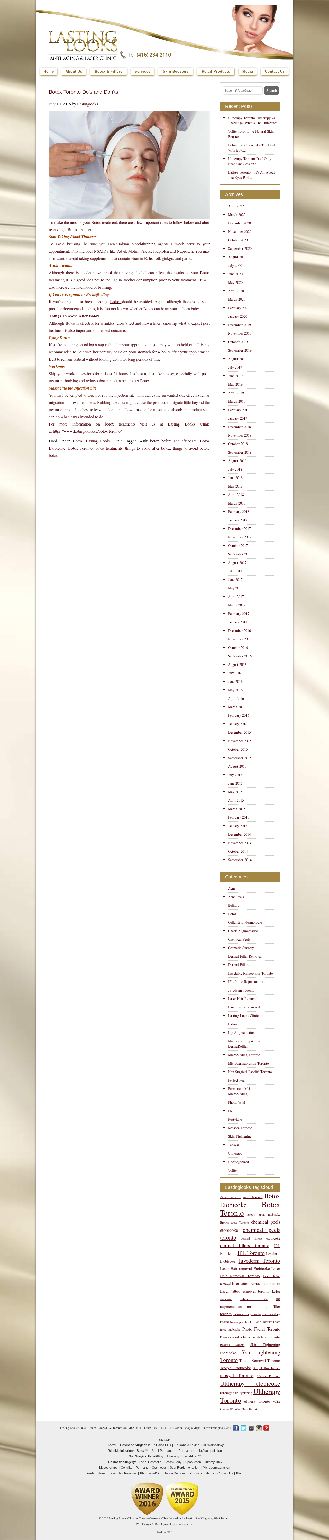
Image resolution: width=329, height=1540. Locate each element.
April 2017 (236, 596)
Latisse (233, 1024)
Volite (232, 1170)
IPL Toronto (250, 1252)
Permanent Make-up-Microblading (243, 1091)
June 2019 (235, 375)
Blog (239, 1473)
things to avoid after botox (147, 448)
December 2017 (239, 528)
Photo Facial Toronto (261, 1329)
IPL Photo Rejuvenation (245, 981)
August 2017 (237, 562)
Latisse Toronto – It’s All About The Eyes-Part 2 (251, 175)
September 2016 (240, 655)
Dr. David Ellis (161, 1445)
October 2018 (238, 443)
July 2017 (235, 571)
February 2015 (238, 817)
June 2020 (235, 273)
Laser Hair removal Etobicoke (245, 1268)
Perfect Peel (236, 1080)
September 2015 (240, 757)
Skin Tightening (240, 1136)
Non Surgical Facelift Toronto (250, 1071)
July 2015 (235, 774)
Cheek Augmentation (243, 930)
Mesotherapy (108, 1468)
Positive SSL (164, 1532)
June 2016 (235, 681)
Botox (205, 272)
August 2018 (237, 460)
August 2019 (237, 358)
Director (110, 1445)
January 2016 (237, 723)
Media (209, 1473)
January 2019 (237, 418)
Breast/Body (172, 1462)
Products (196, 1473)
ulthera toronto (257, 1401)
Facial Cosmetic (150, 1462)
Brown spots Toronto (234, 1222)
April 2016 (236, 698)
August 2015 (237, 766)
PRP (231, 1110)
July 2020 (235, 265)
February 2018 (238, 511)
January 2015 (237, 825)
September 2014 (240, 859)
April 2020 (236, 290)
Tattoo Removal (175, 1473)
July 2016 (235, 672)
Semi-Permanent (163, 1451)
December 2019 (239, 324)
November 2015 (239, 740)
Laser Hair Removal (242, 998)
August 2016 (237, 664)
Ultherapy (235, 1153)
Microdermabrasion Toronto (248, 1063)
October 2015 (238, 749)
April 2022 (236, 205)
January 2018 (237, 520)
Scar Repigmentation (184, 1468)
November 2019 (239, 333)
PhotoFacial (236, 1102)
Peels (90, 1473)
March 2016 (236, 706)
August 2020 (237, 256)
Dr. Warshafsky (213, 1445)
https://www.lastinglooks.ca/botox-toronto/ (87, 431)
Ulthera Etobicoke (268, 1376)
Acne (231, 888)
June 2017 (235, 579)
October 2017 (238, 545)
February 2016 (238, 715)
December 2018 (239, 426)
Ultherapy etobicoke (250, 1383)
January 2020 (237, 316)
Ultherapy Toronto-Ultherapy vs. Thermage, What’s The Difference (252, 120)
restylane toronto (266, 1336)
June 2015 (235, 783)
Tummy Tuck (213, 1462)
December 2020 (239, 222)
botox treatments (109, 448)
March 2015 (236, 808)
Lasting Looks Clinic (189, 424)
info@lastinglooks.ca (216, 1428)
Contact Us (225, 1473)
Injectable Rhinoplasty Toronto (250, 973)
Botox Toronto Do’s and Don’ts (83, 92)
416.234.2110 (160, 1428)
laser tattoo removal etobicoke (256, 1283)
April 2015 (236, 800)
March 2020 (236, 299)
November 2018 (239, 435)
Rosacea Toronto (240, 1127)
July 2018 (235, 469)
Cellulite (126, 1468)
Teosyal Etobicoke (235, 1367)
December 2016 (239, 630)
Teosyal (233, 1144)
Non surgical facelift (241, 1322)
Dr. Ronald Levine (186, 1445)
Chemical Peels (239, 939)
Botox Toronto (80, 448)
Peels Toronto (263, 1322)
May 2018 (235, 486)
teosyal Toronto (236, 1375)
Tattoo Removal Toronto (259, 1360)
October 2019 (238, 341)
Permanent (186, 1451)
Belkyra (233, 905)
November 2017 (239, 537)
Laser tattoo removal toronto (245, 1291)
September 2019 (240, 350)
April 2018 (236, 494)
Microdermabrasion (216, 1468)
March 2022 (236, 214)
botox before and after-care (173, 441)
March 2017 (236, 605)
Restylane (235, 1119)
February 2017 (238, 613)
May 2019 (235, 384)
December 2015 (239, 732)
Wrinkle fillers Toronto (244, 1409)
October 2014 (238, 851)
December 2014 (239, 834)
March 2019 (236, 401)
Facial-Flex (192, 1456)
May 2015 (235, 791)
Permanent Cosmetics (151, 1468)
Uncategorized (238, 1161)
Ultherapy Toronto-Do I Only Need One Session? (249, 161)
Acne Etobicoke (230, 1197)
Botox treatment (104, 222)
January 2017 (237, 621)
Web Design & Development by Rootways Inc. (164, 1524)
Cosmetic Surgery (241, 947)
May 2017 (235, 588)
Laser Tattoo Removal (244, 1007)
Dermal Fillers (238, 964)
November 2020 (239, 231)
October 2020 (238, 239)
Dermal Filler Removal (245, 956)
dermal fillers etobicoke (260, 1238)
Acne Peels (236, 896)
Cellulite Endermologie (245, 922)
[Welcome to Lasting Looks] (83, 32)
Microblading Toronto (244, 1054)
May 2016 (235, 689)
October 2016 (238, 647)
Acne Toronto (253, 1196)
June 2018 (235, 477)
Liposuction (193, 1462)
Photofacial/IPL (150, 1473)
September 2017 (240, 554)
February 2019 (238, 409)
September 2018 (240, 452)
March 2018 (236, 503)
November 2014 (239, 842)
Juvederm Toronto (241, 990)
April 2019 (236, 392)
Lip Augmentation (241, 1032)
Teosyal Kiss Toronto (266, 1368)
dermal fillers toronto (244, 1245)
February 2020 (238, 307)
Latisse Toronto (254, 1299)
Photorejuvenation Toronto (236, 1337)
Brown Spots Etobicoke (263, 1214)
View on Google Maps (186, 1428)
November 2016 (239, 638)
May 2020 (235, 282)
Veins (101, 1473)
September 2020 (240, 248)
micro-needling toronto (247, 1314)
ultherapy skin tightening (236, 1393)
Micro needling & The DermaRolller (244, 1044)
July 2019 (235, 367)
